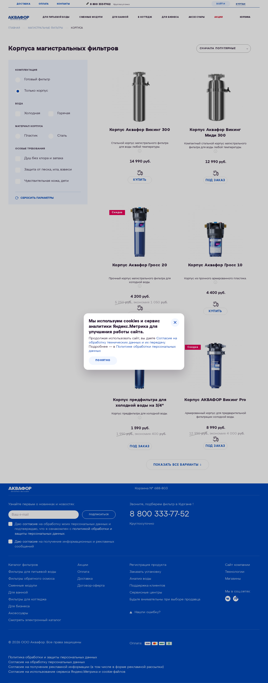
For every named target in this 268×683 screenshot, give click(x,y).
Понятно (102, 360)
